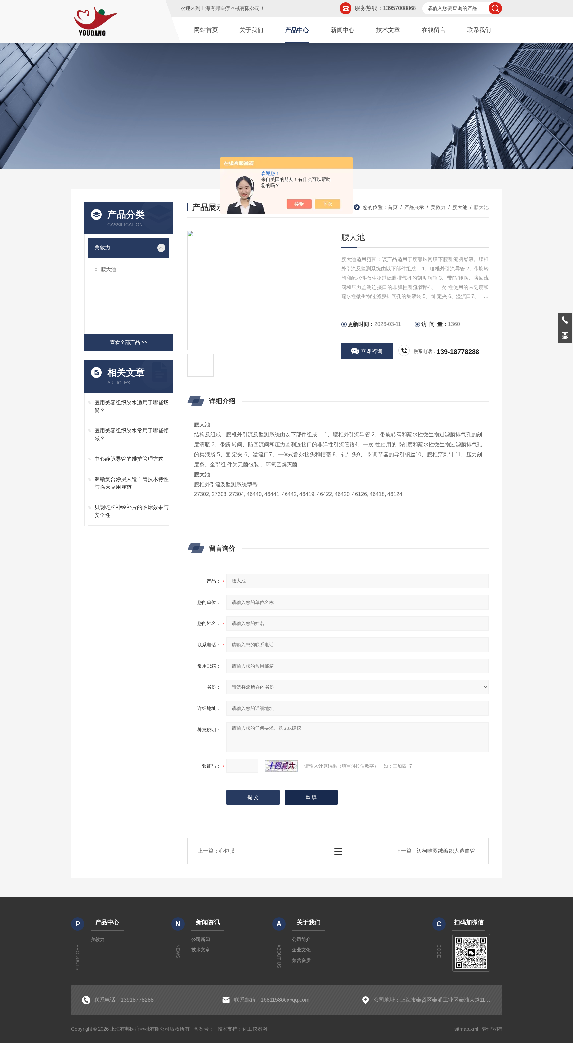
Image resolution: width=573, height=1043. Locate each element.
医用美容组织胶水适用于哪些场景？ (132, 406)
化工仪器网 (254, 1029)
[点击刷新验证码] (281, 766)
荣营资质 (301, 960)
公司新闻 (200, 939)
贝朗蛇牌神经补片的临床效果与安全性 (132, 511)
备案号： (204, 1029)
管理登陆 (492, 1029)
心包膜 (227, 851)
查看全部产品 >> (128, 342)
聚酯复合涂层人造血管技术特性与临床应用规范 (132, 483)
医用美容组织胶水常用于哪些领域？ (132, 434)
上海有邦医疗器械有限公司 (230, 8)
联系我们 (479, 30)
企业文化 (301, 949)
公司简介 (301, 939)
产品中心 (297, 30)
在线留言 (434, 30)
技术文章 (388, 30)
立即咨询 (371, 351)
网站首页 (206, 30)
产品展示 (414, 207)
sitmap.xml (466, 1029)
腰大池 (108, 269)
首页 (393, 207)
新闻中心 (342, 30)
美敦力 (102, 247)
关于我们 (251, 30)
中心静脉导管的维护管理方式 (129, 459)
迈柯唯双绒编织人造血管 (446, 851)
